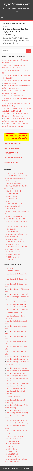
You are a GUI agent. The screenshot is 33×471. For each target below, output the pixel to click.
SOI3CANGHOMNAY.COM (13, 158)
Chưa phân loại (11, 181)
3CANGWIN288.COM (11, 162)
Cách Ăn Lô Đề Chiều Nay (14, 173)
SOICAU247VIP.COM (11, 153)
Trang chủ (9, 268)
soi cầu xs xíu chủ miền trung (17, 420)
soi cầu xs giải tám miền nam (17, 368)
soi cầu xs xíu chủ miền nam (16, 386)
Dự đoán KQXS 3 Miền (13, 183)
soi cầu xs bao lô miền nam (16, 373)
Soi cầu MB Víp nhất (12, 244)
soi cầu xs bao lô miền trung (17, 430)
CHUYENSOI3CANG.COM (12, 144)
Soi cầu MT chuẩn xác (13, 254)
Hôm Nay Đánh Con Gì (13, 191)
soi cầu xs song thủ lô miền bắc (18, 309)
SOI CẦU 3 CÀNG (10, 83)
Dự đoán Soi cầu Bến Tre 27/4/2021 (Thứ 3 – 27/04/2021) (15, 32)
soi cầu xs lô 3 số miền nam (16, 388)
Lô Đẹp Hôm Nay (11, 199)
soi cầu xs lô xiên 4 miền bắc (17, 307)
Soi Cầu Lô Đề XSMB (12, 232)
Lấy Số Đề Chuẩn (11, 196)
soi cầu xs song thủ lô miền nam (18, 383)
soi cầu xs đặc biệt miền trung (17, 423)
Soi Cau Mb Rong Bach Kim (13, 96)
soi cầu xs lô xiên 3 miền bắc (17, 304)
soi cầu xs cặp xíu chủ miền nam (18, 371)
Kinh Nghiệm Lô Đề (12, 194)
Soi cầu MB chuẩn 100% (14, 239)
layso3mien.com (16, 4)
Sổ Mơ (8, 201)
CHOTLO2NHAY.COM (11, 148)
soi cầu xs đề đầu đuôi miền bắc (18, 359)
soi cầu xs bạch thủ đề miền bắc (18, 357)
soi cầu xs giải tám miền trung (17, 413)
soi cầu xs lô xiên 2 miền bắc (17, 302)
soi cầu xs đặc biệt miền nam (17, 376)
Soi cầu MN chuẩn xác (13, 252)
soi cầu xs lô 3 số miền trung (17, 410)
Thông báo (9, 260)
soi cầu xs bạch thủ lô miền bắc (18, 294)
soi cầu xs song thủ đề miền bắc (18, 362)
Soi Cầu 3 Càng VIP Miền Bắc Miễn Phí (17, 81)
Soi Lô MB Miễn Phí (12, 257)
